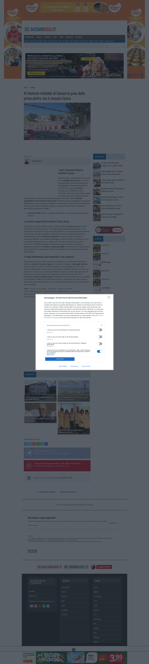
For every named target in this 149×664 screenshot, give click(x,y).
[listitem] (74, 325)
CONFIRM (60, 359)
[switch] (99, 329)
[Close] (109, 298)
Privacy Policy (86, 366)
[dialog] (74, 332)
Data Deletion (63, 366)
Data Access (74, 366)
